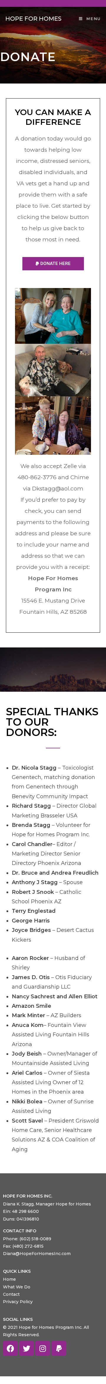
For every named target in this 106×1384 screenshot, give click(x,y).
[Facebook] (10, 1348)
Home (9, 1279)
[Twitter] (26, 1348)
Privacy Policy (18, 1301)
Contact (11, 1294)
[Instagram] (42, 1348)
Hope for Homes (33, 18)
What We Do (16, 1287)
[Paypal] (59, 1348)
